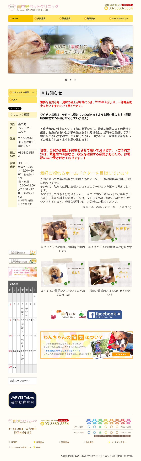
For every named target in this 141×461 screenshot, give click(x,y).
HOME (15, 18)
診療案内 (66, 18)
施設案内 (91, 18)
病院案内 (41, 18)
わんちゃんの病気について (24, 92)
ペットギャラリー (120, 18)
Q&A (14, 100)
